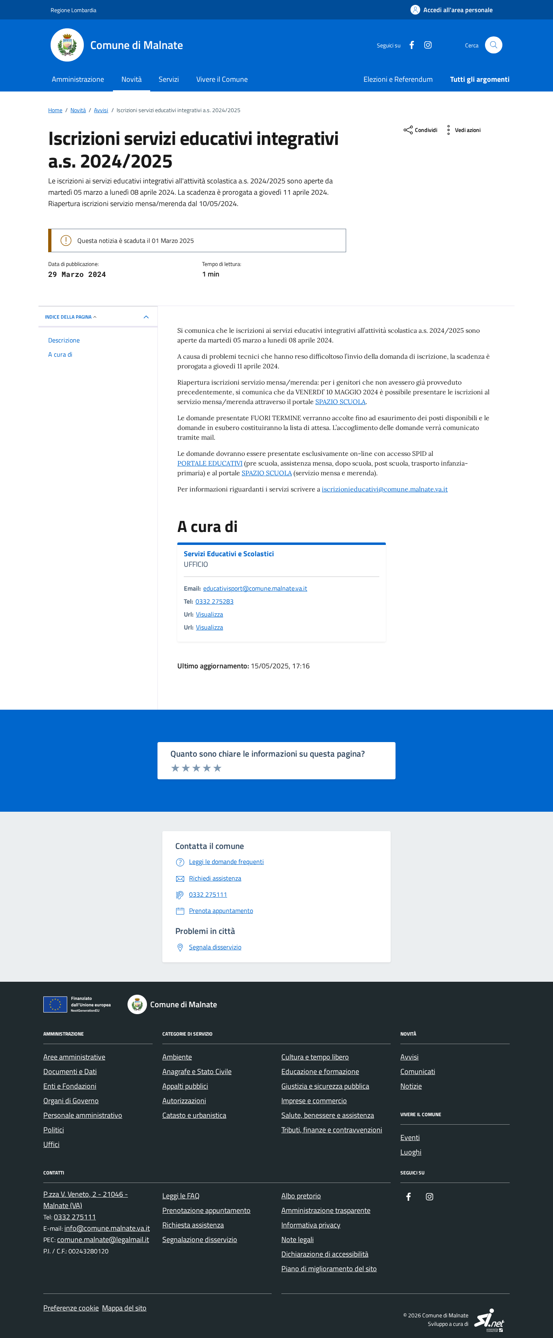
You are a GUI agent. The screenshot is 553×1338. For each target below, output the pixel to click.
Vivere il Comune (222, 79)
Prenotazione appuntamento (206, 1210)
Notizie (411, 1086)
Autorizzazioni (184, 1100)
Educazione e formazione (320, 1071)
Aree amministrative (74, 1056)
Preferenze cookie (71, 1307)
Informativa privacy (310, 1224)
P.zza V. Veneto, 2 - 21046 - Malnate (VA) (85, 1200)
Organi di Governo (71, 1100)
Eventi (410, 1137)
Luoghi (410, 1152)
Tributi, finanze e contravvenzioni (331, 1129)
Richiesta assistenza (193, 1224)
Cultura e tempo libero (315, 1056)
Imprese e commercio (314, 1100)
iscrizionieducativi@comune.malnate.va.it (385, 489)
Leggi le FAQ (181, 1195)
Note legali (297, 1239)
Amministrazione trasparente (325, 1210)
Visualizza (209, 614)
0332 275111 (75, 1216)
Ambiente (177, 1056)
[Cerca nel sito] (493, 45)
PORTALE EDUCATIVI (209, 463)
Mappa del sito (124, 1307)
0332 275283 (215, 601)
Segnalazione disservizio (199, 1239)
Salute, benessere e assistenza (327, 1115)
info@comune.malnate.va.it (107, 1228)
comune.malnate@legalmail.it (103, 1239)
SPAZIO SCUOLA (340, 402)
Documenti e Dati (70, 1071)
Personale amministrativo (82, 1115)
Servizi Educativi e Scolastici (229, 554)
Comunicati (417, 1071)
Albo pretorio (301, 1195)
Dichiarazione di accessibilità (324, 1254)
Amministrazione (78, 79)
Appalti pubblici (185, 1086)
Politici (53, 1129)
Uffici (51, 1144)
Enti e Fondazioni (69, 1086)
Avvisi (409, 1056)
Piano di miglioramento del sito (329, 1268)
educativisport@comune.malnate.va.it (255, 588)
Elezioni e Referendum (398, 79)
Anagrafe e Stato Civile (197, 1071)
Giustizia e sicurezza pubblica (325, 1086)
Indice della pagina (68, 317)
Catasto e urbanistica (194, 1115)
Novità (131, 79)
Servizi (169, 79)
